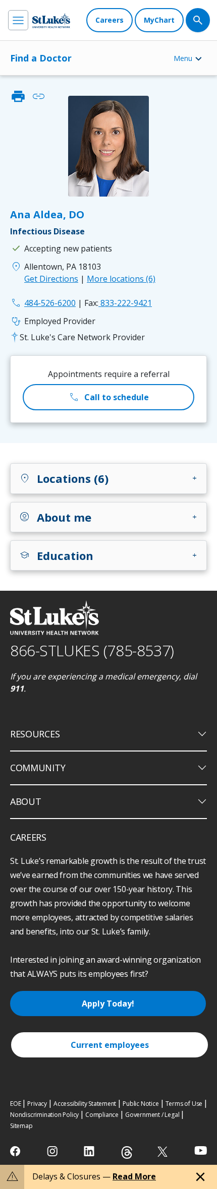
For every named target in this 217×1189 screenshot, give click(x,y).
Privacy (37, 1103)
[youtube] (200, 1150)
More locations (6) (121, 278)
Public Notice (140, 1103)
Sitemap (21, 1125)
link (38, 96)
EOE (15, 1103)
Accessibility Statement (84, 1103)
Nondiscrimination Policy (44, 1114)
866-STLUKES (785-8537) (92, 650)
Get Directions (51, 278)
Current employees (110, 1044)
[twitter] (163, 1151)
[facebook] (16, 1151)
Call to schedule (108, 397)
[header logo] (51, 20)
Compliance (102, 1114)
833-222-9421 (118, 302)
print (18, 96)
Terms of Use (184, 1103)
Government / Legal (152, 1114)
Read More (134, 1176)
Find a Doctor (41, 58)
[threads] (127, 1152)
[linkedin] (90, 1151)
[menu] (18, 20)
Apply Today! (108, 1003)
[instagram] (53, 1151)
